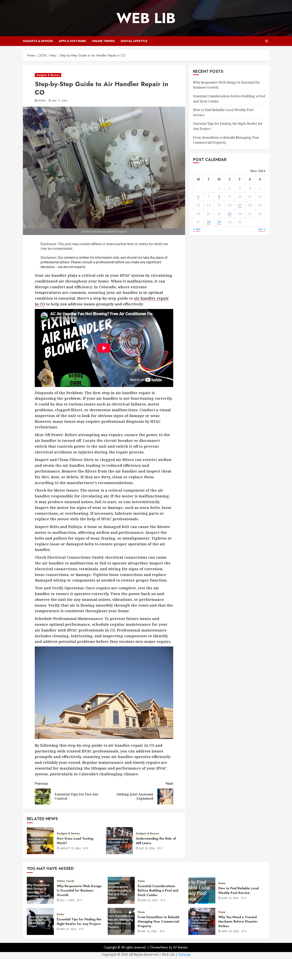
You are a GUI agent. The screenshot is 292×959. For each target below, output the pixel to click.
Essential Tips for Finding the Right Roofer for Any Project (79, 921)
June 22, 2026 (149, 900)
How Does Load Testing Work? (75, 840)
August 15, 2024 (70, 848)
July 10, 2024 (147, 848)
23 (229, 213)
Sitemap (184, 954)
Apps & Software (72, 41)
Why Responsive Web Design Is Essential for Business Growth (79, 890)
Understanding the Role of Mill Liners (156, 840)
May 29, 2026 (68, 929)
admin (42, 100)
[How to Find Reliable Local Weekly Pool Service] (201, 890)
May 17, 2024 (60, 100)
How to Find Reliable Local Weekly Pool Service (238, 890)
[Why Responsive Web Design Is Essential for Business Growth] (40, 890)
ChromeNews (159, 947)
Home (141, 881)
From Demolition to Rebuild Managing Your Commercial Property (158, 921)
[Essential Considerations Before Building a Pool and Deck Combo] (121, 890)
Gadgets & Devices (38, 41)
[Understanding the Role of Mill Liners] (119, 840)
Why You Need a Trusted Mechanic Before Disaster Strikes (238, 921)
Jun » (262, 229)
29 (219, 222)
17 (240, 205)
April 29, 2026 (230, 931)
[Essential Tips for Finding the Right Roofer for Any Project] (40, 921)
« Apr (197, 229)
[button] (266, 41)
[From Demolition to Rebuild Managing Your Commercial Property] (121, 921)
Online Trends (103, 41)
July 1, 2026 (67, 900)
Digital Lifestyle (134, 41)
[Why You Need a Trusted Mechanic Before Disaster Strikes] (201, 921)
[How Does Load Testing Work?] (40, 840)
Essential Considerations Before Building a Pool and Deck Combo (158, 890)
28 (208, 222)
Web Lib (146, 18)
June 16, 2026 (230, 898)
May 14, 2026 (149, 931)
